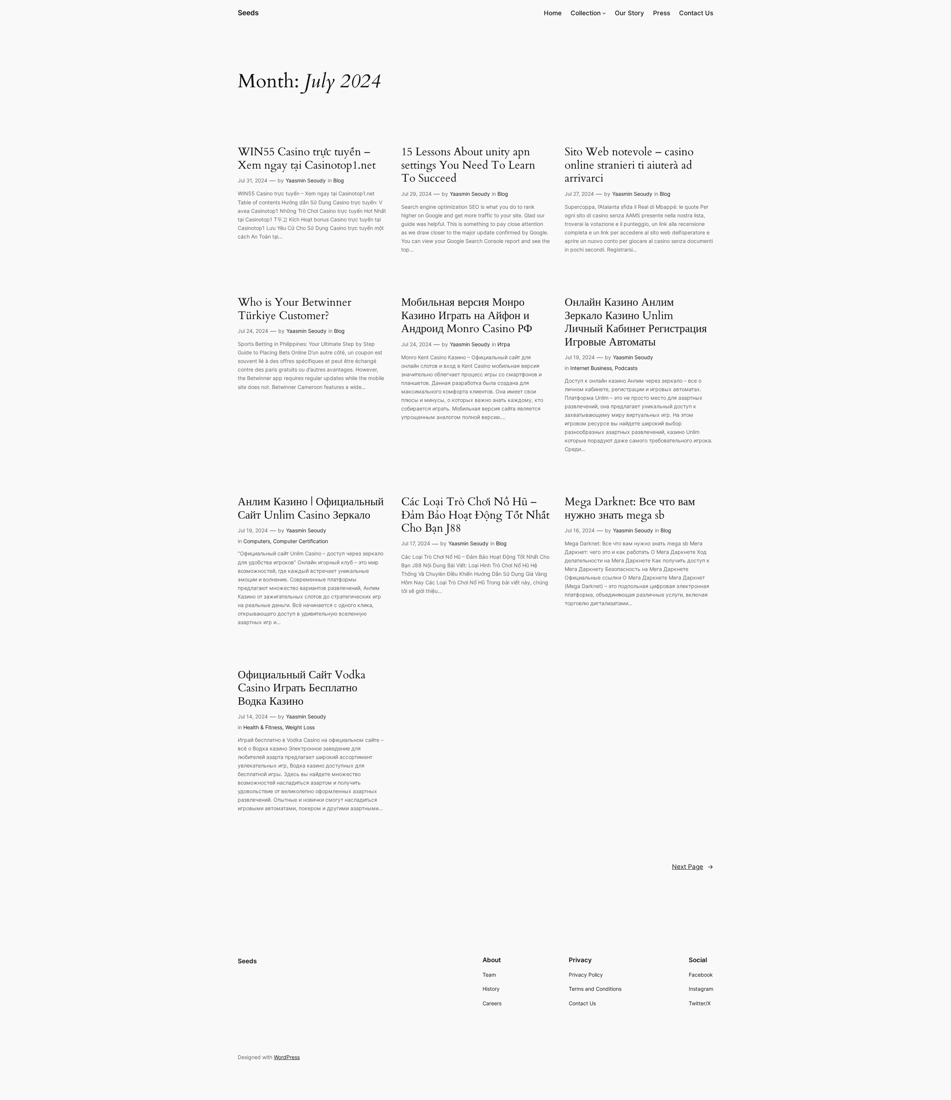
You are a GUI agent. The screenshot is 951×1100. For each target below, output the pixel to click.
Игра (503, 344)
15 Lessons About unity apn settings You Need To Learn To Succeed (468, 165)
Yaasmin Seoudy (306, 180)
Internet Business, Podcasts (603, 368)
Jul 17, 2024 (415, 543)
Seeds (248, 12)
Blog (338, 180)
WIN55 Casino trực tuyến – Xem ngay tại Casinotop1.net (307, 159)
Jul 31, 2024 (252, 180)
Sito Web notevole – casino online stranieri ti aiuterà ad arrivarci (629, 165)
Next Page (692, 866)
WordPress (287, 1057)
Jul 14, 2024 (253, 716)
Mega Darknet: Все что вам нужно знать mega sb (630, 509)
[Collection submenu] (604, 13)
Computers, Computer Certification (285, 541)
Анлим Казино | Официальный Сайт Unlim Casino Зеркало (311, 509)
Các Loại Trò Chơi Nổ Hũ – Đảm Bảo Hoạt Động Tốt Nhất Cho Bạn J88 (475, 515)
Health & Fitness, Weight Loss (279, 727)
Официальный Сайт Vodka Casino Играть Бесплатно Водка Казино (302, 688)
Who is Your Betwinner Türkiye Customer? (294, 309)
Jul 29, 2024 (416, 194)
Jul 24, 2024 (253, 331)
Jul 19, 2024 (580, 357)
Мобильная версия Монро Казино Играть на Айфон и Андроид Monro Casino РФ (466, 316)
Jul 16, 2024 (580, 530)
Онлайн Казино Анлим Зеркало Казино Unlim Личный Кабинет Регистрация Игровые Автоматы (636, 322)
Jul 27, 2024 (579, 194)
